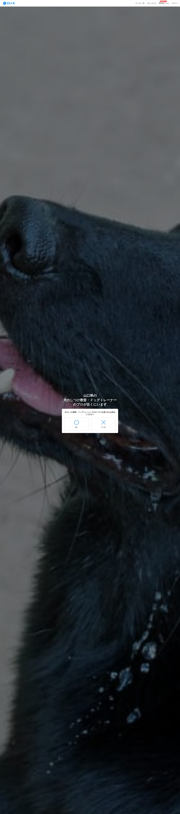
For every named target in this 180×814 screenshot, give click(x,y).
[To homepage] (8, 3)
